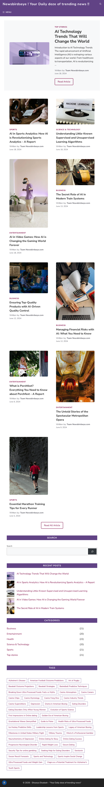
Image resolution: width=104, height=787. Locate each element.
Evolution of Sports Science (62, 709)
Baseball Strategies (47, 686)
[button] (100, 4)
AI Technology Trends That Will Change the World (72, 36)
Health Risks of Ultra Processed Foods (74, 721)
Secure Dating (68, 744)
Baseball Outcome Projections (21, 686)
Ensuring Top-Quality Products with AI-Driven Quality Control (24, 306)
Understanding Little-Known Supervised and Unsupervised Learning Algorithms (75, 138)
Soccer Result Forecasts (19, 756)
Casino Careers (87, 692)
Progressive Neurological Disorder (23, 744)
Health (10, 639)
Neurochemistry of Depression (21, 739)
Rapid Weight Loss (50, 744)
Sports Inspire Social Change (70, 756)
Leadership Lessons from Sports (50, 727)
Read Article (64, 81)
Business (61, 190)
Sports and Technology (43, 756)
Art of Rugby (73, 680)
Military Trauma (55, 733)
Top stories (61, 27)
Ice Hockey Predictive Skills (20, 727)
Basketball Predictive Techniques (73, 686)
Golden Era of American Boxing (55, 715)
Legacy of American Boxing (80, 727)
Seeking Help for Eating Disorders (55, 750)
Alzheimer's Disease (17, 680)
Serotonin (79, 750)
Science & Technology (68, 129)
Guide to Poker (47, 721)
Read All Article (52, 525)
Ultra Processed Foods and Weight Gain (25, 762)
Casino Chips (14, 698)
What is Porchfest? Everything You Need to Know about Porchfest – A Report (28, 390)
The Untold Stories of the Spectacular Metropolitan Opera (72, 416)
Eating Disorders (79, 704)
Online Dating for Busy (48, 739)
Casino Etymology (32, 698)
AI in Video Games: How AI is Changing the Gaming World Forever (27, 241)
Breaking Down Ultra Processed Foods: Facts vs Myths (32, 692)
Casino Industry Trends (73, 698)
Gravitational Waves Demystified (22, 721)
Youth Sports (14, 768)
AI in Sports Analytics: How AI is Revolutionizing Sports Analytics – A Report (28, 138)
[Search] (92, 551)
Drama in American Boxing (56, 704)
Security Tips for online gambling (22, 750)
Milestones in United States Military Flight (26, 733)
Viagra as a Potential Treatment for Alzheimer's (67, 762)
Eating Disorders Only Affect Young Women (27, 709)
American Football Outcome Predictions (47, 680)
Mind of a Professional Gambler (79, 733)
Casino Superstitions (17, 704)
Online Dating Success (72, 739)
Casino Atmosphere (68, 692)
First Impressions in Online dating (23, 715)
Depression (35, 704)
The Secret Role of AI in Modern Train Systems (40, 608)
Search (9, 546)
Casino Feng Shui (51, 698)
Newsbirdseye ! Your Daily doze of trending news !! (46, 4)
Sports (13, 129)
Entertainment (17, 233)
